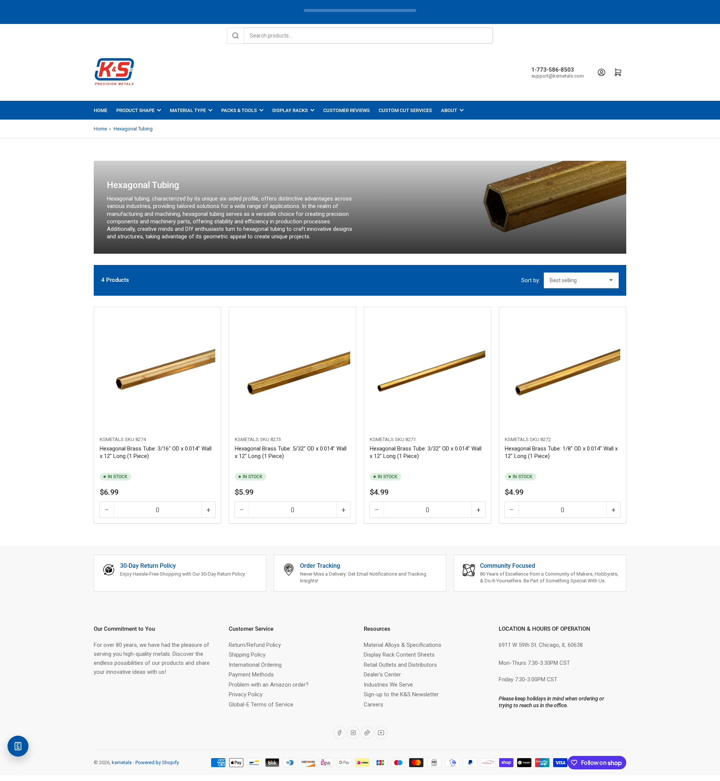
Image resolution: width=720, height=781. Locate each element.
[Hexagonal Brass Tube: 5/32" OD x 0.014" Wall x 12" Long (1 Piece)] (292, 370)
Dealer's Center (382, 674)
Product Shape (135, 110)
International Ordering (255, 664)
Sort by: (530, 280)
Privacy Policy (245, 694)
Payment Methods (251, 674)
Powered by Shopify (157, 762)
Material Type (188, 110)
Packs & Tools (239, 110)
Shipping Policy (247, 654)
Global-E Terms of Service (261, 704)
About (449, 110)
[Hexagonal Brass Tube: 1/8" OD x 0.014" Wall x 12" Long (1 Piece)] (562, 370)
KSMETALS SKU (117, 439)
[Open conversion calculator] (18, 746)
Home (100, 110)
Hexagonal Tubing (133, 129)
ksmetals (122, 762)
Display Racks (290, 110)
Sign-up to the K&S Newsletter (401, 694)
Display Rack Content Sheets (399, 654)
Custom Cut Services (405, 110)
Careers (373, 704)
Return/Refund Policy (255, 645)
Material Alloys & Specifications (402, 645)
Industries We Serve (388, 684)
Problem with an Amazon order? (269, 684)
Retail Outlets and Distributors (400, 664)
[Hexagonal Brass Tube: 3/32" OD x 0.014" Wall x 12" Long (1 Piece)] (427, 370)
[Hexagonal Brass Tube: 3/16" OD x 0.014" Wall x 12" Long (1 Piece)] (157, 370)
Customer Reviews (346, 110)
